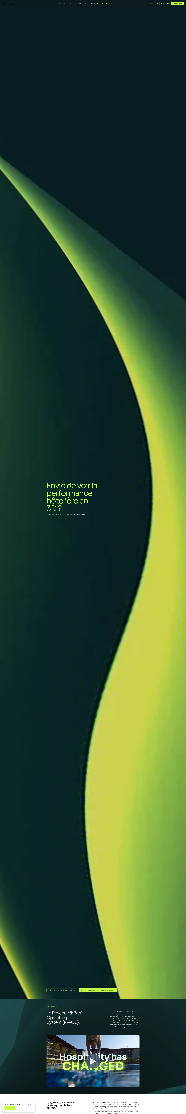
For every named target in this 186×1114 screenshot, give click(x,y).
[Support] (154, 3)
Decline (21, 1108)
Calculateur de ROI (165, 3)
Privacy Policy (24, 1104)
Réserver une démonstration (60, 990)
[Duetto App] (152, 3)
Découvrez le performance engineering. (97, 990)
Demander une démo (177, 3)
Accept (10, 1108)
